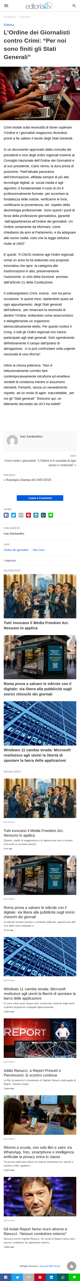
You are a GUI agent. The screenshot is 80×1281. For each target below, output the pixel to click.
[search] (74, 6)
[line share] (50, 515)
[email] (28, 1277)
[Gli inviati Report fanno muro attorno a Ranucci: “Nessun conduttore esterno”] (40, 1196)
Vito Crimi (38, 549)
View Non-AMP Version (49, 1266)
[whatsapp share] (43, 515)
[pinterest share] (28, 515)
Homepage (10, 17)
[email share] (21, 515)
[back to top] (71, 1266)
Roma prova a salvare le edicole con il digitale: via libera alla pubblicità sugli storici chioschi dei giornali (38, 689)
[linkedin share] (35, 515)
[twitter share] (13, 515)
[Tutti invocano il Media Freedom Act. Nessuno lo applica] (40, 596)
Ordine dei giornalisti (16, 549)
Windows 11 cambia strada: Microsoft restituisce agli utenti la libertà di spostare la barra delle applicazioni (37, 755)
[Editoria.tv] (39, 5)
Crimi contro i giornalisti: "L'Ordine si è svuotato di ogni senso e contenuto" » (40, 463)
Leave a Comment (40, 498)
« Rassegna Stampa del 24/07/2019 (27, 479)
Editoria (25, 17)
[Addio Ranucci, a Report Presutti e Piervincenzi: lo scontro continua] (40, 1038)
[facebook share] (6, 515)
